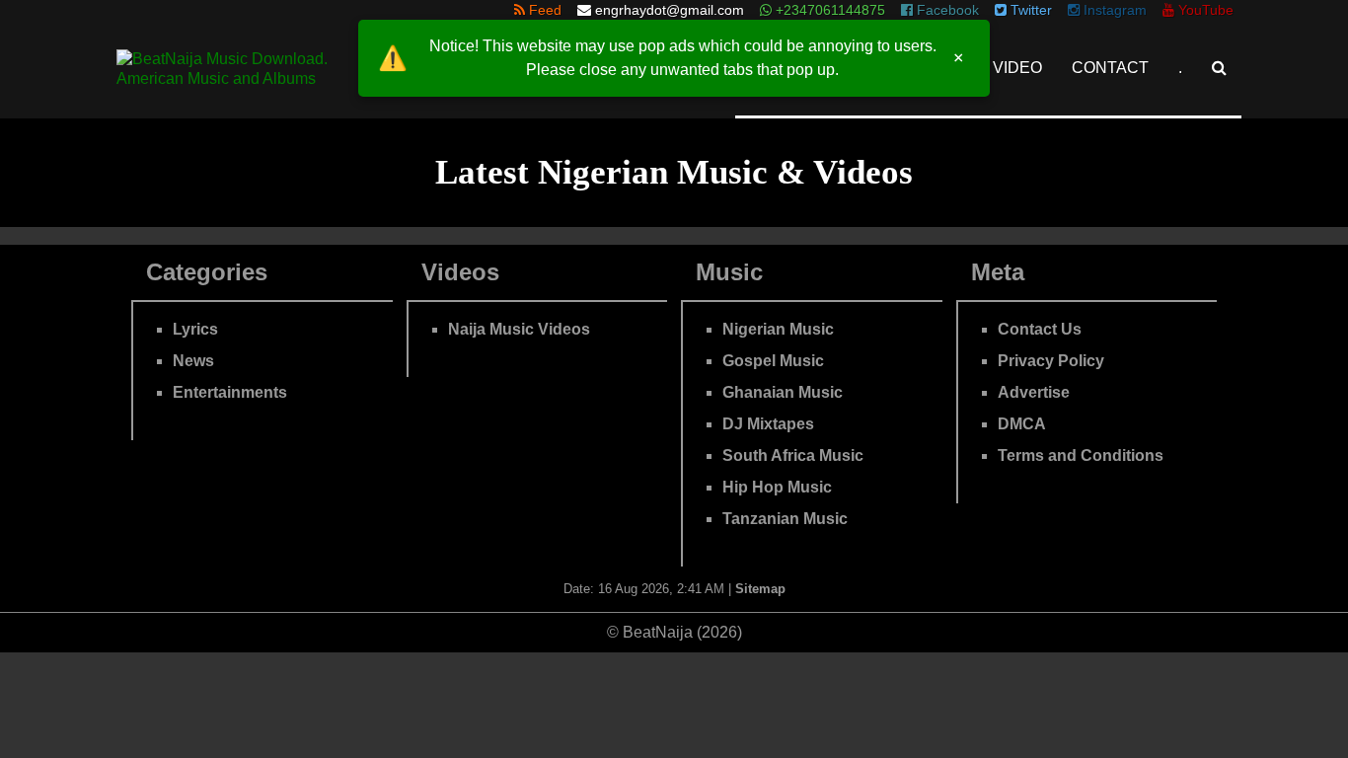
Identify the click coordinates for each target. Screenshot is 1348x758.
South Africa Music (792, 455)
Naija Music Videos (519, 329)
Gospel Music (773, 360)
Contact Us (1040, 329)
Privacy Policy (1051, 360)
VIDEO (1017, 67)
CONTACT (1110, 67)
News (193, 360)
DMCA (1022, 424)
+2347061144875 (828, 10)
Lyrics (195, 329)
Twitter (1029, 10)
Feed (543, 10)
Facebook (946, 10)
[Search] (1219, 67)
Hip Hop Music (777, 487)
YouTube (1204, 10)
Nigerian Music (778, 329)
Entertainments (230, 392)
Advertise (1034, 392)
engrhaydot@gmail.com (669, 10)
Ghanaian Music (782, 392)
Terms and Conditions (1080, 455)
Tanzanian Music (785, 518)
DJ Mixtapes (768, 424)
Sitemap (760, 588)
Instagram (1113, 10)
